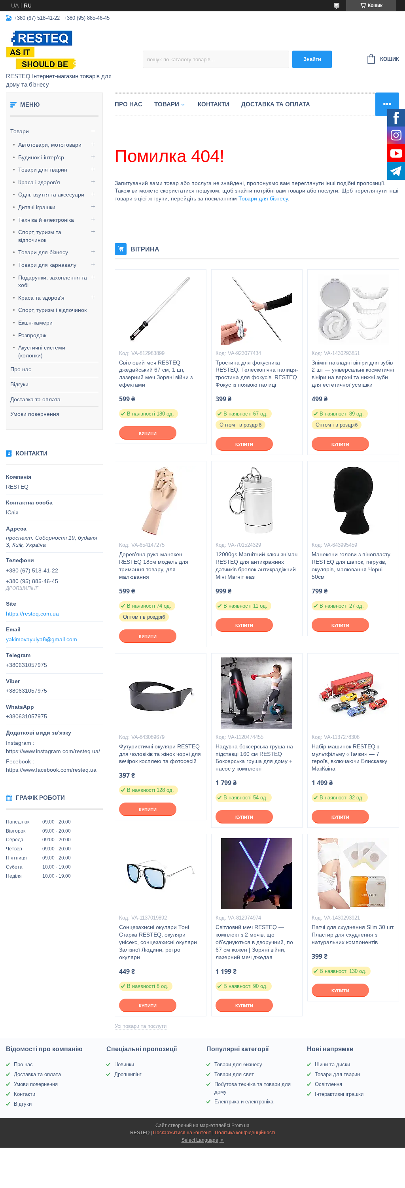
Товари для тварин (42, 169)
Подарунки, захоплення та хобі (52, 281)
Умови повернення (34, 414)
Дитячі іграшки (36, 207)
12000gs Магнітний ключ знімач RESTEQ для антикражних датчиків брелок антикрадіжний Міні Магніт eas (256, 565)
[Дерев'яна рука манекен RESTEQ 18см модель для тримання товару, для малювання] (160, 500)
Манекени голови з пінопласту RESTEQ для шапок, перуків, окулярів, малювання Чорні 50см (351, 565)
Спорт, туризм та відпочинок (39, 236)
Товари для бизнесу (238, 1064)
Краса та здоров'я (41, 298)
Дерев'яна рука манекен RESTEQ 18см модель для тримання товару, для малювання (153, 565)
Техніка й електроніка (46, 220)
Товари (19, 131)
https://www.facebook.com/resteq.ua (51, 770)
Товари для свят (234, 1074)
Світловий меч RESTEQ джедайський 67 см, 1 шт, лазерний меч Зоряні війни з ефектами (156, 373)
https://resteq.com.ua (32, 613)
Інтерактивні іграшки (339, 1094)
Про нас (20, 369)
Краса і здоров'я (39, 182)
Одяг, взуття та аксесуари (51, 194)
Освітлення (328, 1084)
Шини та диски (332, 1064)
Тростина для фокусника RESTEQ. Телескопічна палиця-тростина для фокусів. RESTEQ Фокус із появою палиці (257, 373)
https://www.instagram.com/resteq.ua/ (53, 751)
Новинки (124, 1064)
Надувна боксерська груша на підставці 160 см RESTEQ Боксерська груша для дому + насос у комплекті (254, 757)
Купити (148, 433)
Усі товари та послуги (141, 1026)
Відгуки (19, 384)
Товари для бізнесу (43, 252)
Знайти (312, 59)
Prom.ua (240, 1125)
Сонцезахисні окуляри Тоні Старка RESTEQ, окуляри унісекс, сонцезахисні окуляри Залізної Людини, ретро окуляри (158, 942)
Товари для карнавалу (47, 265)
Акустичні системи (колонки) (41, 351)
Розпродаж (32, 335)
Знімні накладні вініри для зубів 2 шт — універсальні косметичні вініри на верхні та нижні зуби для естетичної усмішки (353, 373)
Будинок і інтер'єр (41, 157)
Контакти (213, 104)
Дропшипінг (128, 1074)
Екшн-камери (35, 322)
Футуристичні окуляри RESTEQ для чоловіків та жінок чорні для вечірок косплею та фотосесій (160, 754)
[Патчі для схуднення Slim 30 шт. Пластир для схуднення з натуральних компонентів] (353, 873)
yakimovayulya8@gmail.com (41, 639)
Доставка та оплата (35, 399)
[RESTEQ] (74, 50)
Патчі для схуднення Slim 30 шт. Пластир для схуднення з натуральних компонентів (353, 934)
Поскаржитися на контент (182, 1132)
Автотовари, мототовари (49, 145)
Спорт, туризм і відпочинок (52, 310)
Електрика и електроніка (243, 1102)
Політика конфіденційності (245, 1132)
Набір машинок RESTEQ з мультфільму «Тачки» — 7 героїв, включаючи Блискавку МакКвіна (349, 757)
